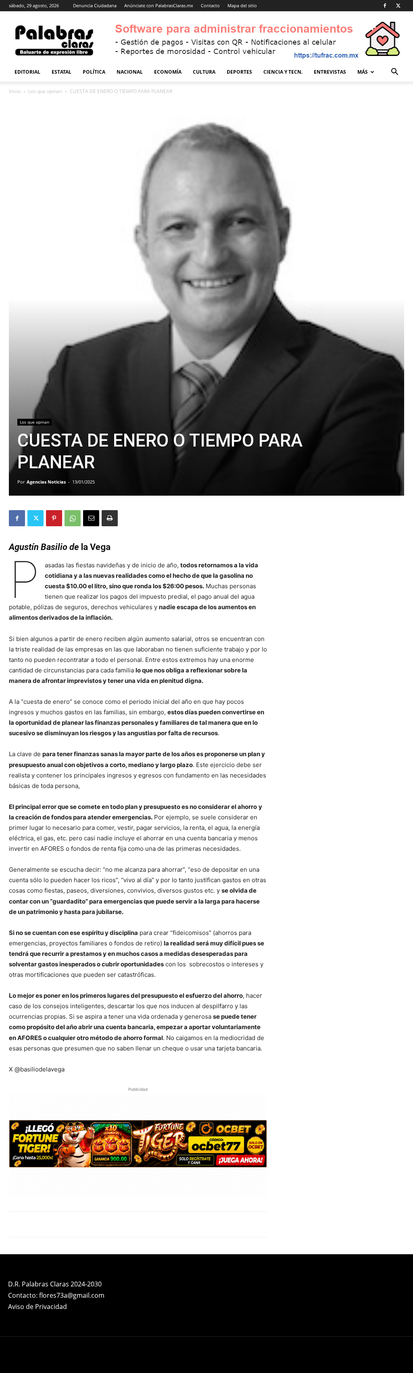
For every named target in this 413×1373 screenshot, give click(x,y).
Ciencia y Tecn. (282, 71)
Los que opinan (45, 91)
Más (362, 71)
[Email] (91, 518)
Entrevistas (330, 71)
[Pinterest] (54, 518)
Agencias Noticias (46, 482)
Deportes (239, 71)
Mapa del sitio (242, 5)
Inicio (15, 91)
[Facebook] (385, 5)
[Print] (110, 518)
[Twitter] (398, 5)
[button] (394, 73)
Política (94, 71)
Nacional (130, 71)
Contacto (210, 5)
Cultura (204, 71)
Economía (167, 71)
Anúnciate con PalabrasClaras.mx (158, 5)
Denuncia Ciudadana (95, 5)
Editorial (27, 71)
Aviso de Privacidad (37, 1306)
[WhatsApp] (73, 518)
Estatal (61, 71)
